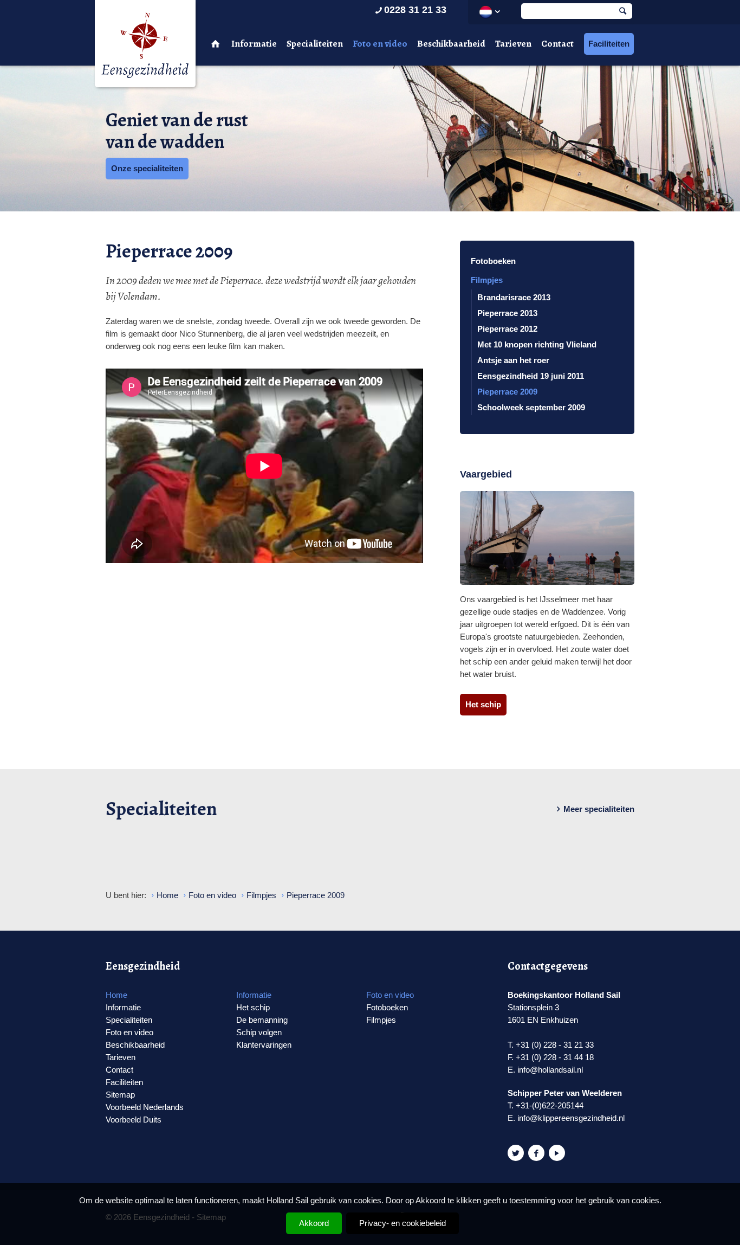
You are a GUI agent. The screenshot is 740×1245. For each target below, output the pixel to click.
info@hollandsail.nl (550, 1069)
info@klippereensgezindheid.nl (571, 1118)
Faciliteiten (608, 43)
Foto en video (380, 43)
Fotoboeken (493, 261)
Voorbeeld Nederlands (145, 1107)
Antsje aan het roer (513, 360)
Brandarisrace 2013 (513, 297)
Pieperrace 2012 (507, 328)
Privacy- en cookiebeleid (402, 1223)
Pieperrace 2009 (507, 391)
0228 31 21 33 (415, 9)
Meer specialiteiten (598, 809)
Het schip (483, 704)
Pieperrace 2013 (507, 313)
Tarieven (513, 43)
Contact (557, 43)
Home (116, 994)
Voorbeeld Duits (133, 1119)
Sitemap (120, 1094)
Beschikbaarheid (451, 43)
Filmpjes (487, 280)
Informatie (254, 43)
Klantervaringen (263, 1044)
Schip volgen (259, 1032)
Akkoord (314, 1223)
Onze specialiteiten (147, 168)
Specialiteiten (315, 43)
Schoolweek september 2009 (531, 407)
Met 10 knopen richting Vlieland (536, 344)
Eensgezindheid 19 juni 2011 (530, 375)
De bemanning (262, 1019)
